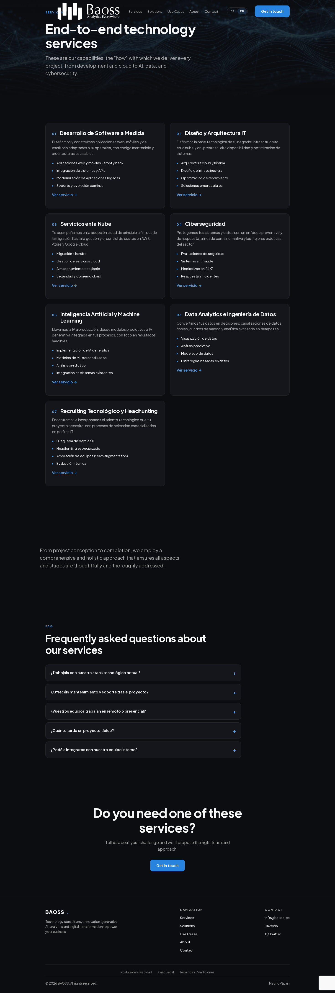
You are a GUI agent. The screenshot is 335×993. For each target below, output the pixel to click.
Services (135, 11)
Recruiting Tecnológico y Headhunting (108, 410)
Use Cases (176, 11)
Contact (211, 11)
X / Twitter (273, 934)
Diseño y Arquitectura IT (215, 132)
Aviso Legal (165, 972)
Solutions (154, 11)
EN (242, 11)
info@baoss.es (277, 917)
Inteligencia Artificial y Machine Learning (99, 317)
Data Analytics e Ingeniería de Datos (230, 313)
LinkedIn (271, 926)
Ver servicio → (64, 194)
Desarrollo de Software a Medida (101, 132)
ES (232, 11)
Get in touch (272, 11)
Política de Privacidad (136, 972)
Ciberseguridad (205, 223)
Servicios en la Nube (85, 223)
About (194, 11)
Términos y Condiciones (196, 972)
